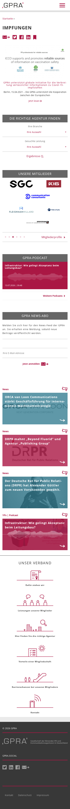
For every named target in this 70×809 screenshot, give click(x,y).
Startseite (7, 18)
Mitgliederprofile (53, 237)
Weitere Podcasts (53, 295)
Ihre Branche (35, 126)
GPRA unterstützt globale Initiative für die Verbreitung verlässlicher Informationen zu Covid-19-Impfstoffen (35, 85)
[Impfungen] (34, 37)
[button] (5, 237)
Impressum (43, 795)
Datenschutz (25, 795)
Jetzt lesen (34, 100)
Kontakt (9, 795)
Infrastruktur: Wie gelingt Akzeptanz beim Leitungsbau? (32, 266)
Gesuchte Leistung (35, 141)
